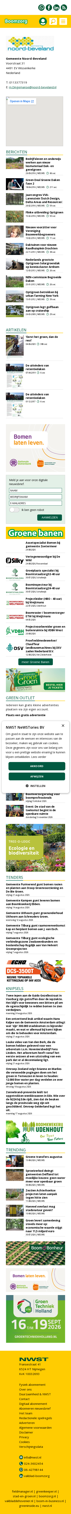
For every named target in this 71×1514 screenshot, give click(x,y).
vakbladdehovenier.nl (19, 1501)
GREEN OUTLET (20, 697)
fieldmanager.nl (22, 1491)
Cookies (24, 1442)
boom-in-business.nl (50, 1501)
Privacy (24, 1437)
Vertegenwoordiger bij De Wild (43, 558)
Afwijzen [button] (36, 776)
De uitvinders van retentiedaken (37, 367)
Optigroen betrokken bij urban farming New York (42, 294)
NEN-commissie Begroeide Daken (43, 279)
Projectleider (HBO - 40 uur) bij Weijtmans (44, 600)
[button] (35, 786)
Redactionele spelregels (35, 1418)
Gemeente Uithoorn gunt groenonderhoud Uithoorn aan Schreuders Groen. (34, 914)
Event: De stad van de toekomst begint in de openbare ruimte (41, 810)
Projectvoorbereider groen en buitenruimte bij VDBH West (45, 628)
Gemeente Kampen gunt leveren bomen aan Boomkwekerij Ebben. (33, 902)
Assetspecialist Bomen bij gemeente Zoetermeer (43, 544)
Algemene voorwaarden (35, 1427)
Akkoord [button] (37, 766)
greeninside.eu (29, 1506)
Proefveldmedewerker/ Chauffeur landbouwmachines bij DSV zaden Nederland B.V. (43, 646)
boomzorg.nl (47, 1496)
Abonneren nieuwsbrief (34, 1408)
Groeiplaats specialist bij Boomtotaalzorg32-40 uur (43, 572)
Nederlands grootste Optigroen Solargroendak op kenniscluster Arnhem (43, 263)
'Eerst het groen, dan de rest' (42, 338)
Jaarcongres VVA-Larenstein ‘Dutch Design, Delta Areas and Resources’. (44, 198)
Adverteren (27, 1423)
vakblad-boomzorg (37, 1476)
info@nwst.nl (32, 1457)
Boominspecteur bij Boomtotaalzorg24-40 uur (43, 586)
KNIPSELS (14, 988)
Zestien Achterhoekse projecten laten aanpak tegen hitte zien (41, 1193)
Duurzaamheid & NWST (35, 1394)
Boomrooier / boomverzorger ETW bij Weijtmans (45, 614)
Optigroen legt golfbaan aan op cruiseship (42, 308)
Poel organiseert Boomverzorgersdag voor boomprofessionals (43, 794)
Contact (24, 1399)
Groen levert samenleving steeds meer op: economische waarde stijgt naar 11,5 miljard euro (44, 1225)
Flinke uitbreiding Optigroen (44, 212)
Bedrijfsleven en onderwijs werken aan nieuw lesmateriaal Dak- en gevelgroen (43, 164)
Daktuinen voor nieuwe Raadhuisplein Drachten (41, 246)
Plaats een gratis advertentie (26, 715)
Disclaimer (26, 1432)
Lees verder (38, 757)
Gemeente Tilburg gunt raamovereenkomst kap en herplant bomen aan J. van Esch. (35, 927)
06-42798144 (33, 1470)
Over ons (25, 1389)
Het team (25, 1413)
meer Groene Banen (35, 662)
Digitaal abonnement (33, 1404)
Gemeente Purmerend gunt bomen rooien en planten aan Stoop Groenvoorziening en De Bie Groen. (34, 887)
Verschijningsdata (31, 1447)
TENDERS (14, 877)
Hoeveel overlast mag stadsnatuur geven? (40, 1208)
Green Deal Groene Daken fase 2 (43, 181)
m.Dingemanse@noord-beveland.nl (32, 87)
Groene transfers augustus (44, 1157)
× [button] (62, 725)
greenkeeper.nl (46, 1491)
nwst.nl (47, 1506)
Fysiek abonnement (32, 1385)
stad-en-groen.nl (24, 1496)
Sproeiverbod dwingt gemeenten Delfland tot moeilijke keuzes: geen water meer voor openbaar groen (45, 1176)
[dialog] (35, 757)
